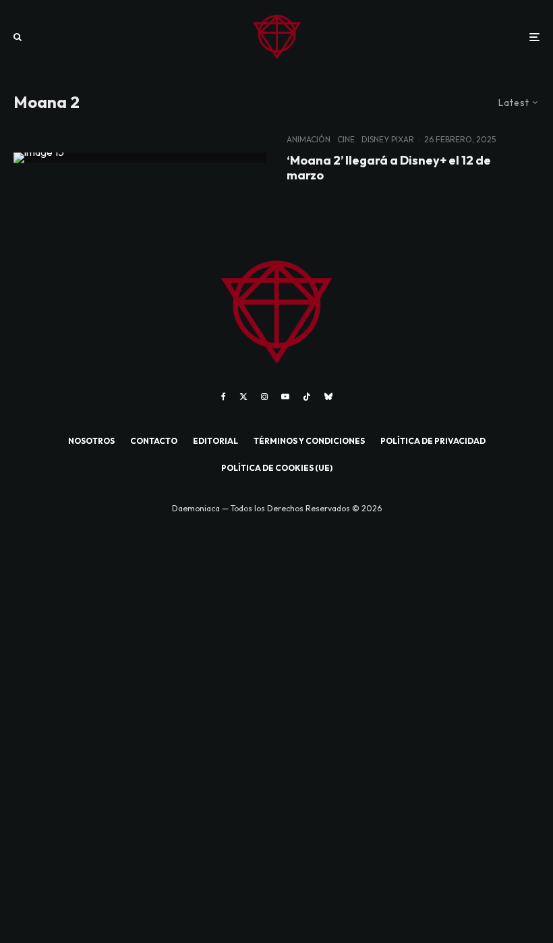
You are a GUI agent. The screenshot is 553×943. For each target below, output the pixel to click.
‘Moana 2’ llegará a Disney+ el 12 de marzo (389, 167)
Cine (346, 139)
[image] (139, 157)
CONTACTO (153, 441)
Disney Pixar (387, 139)
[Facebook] (223, 396)
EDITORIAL (215, 441)
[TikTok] (307, 396)
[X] (243, 396)
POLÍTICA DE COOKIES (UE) (276, 468)
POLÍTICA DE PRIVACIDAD (433, 441)
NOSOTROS (91, 441)
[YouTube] (285, 396)
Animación (308, 139)
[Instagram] (264, 396)
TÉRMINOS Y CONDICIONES (309, 441)
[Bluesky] (328, 396)
